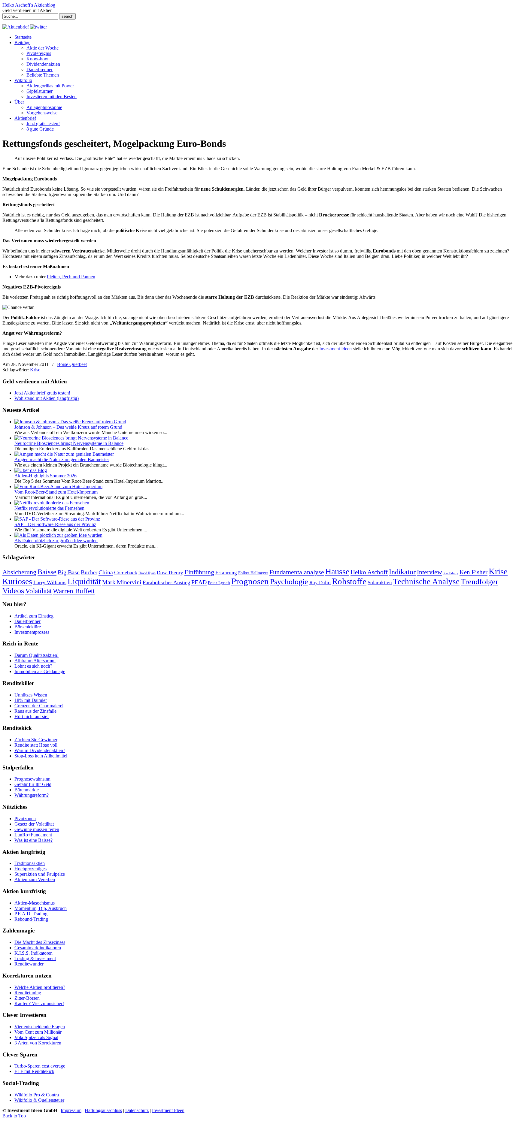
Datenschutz (137, 1110)
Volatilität (38, 591)
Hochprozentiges (30, 868)
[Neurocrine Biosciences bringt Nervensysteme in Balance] (71, 437)
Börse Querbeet (72, 364)
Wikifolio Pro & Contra (36, 1094)
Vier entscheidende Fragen (39, 1026)
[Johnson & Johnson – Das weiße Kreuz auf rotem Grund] (70, 421)
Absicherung (19, 572)
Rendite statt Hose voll (35, 745)
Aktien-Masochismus (34, 902)
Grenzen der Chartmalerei (38, 705)
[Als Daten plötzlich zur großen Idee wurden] (58, 535)
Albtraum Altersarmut (35, 660)
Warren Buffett (74, 591)
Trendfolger (479, 581)
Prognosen (250, 581)
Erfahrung (226, 573)
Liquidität (84, 581)
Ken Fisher (473, 572)
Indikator (402, 572)
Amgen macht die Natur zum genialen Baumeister (61, 459)
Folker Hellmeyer (253, 573)
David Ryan (147, 573)
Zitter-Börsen (27, 998)
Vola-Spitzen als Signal (36, 1037)
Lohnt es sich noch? (33, 666)
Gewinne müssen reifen (36, 829)
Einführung (199, 572)
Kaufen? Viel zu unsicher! (39, 1003)
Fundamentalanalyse (296, 572)
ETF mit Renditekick (34, 1071)
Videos (13, 590)
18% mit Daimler (30, 700)
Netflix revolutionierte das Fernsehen (49, 508)
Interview (429, 572)
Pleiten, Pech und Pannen (71, 276)
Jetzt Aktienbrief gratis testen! (42, 392)
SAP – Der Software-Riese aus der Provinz (55, 524)
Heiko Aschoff (369, 572)
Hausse (337, 571)
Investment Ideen (335, 348)
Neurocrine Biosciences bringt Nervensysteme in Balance (68, 443)
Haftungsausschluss (103, 1110)
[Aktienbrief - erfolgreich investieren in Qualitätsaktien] (15, 26)
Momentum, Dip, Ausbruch (40, 908)
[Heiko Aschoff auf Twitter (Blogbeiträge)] (38, 26)
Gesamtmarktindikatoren (37, 947)
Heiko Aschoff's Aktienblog (28, 5)
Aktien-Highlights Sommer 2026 (45, 475)
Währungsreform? (31, 795)
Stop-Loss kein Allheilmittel (40, 755)
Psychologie (289, 581)
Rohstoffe (349, 581)
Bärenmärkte (26, 789)
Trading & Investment (35, 958)
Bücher (89, 572)
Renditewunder (29, 963)
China (106, 572)
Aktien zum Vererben (34, 879)
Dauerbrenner (27, 621)
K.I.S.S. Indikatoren (33, 953)
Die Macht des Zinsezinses (39, 942)
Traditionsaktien (29, 863)
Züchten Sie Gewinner (35, 739)
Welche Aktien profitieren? (39, 987)
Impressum (71, 1110)
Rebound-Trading (31, 919)
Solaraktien (380, 582)
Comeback (125, 573)
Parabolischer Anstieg (166, 582)
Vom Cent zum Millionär (38, 1032)
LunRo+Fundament (33, 834)
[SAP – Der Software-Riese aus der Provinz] (57, 518)
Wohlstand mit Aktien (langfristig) (46, 398)
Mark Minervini (121, 582)
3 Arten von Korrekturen (37, 1042)
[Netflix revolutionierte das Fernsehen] (51, 502)
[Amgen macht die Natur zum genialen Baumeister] (64, 454)
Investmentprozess (31, 632)
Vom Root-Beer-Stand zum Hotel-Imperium (56, 491)
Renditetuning (27, 992)
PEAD (199, 582)
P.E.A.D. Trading (30, 913)
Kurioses (17, 581)
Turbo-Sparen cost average (39, 1065)
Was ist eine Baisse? (33, 840)
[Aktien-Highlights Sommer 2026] (30, 470)
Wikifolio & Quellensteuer (39, 1100)
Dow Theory (170, 573)
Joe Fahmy (450, 573)
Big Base (69, 572)
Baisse (47, 572)
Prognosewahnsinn (32, 778)
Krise (35, 369)
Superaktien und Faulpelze (39, 874)
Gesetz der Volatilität (34, 823)
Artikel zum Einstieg (33, 615)
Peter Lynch (219, 582)
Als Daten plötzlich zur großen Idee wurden (56, 540)
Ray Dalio (320, 582)
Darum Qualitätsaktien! (36, 655)
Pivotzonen (25, 818)
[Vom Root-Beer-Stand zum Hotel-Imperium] (58, 486)
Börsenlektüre (27, 626)
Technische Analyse (426, 581)
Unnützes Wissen (30, 694)
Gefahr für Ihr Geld (32, 784)
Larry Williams (49, 582)
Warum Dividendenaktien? (39, 750)
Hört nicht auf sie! (31, 716)
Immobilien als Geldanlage (39, 671)
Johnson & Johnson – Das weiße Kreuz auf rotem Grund (68, 427)
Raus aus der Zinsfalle (35, 711)
